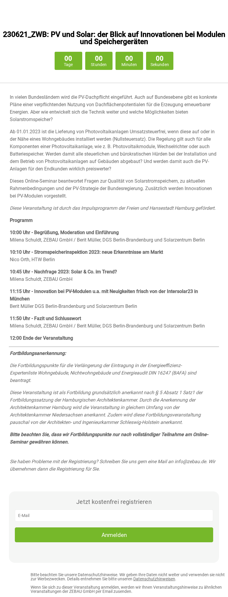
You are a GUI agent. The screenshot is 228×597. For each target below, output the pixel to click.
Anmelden (114, 535)
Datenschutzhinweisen (154, 578)
